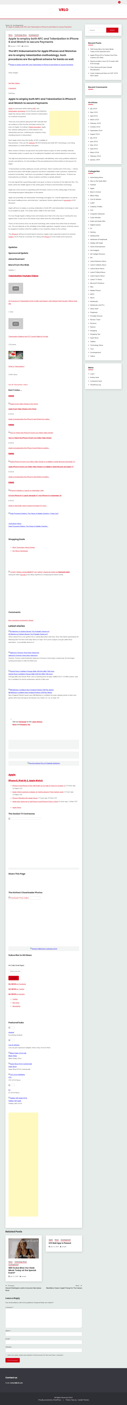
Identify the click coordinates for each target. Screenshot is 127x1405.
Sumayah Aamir (64, 572)
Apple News (16, 807)
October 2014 (95, 127)
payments (67, 200)
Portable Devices (96, 316)
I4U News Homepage (20, 551)
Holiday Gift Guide (14, 1101)
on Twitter (16, 989)
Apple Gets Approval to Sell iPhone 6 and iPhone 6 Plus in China (35, 801)
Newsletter (16, 1006)
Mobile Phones (95, 290)
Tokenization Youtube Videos (23, 275)
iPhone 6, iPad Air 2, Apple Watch (25, 780)
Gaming (93, 232)
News (10, 35)
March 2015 (94, 120)
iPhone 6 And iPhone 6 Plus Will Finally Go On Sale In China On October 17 (39, 786)
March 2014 (94, 152)
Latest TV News (96, 279)
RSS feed (15, 1003)
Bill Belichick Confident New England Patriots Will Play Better (30, 692)
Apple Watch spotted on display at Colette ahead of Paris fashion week (38, 792)
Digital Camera (95, 225)
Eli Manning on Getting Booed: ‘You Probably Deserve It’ (28, 634)
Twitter (15, 999)
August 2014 (95, 134)
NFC (34, 108)
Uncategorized (34, 35)
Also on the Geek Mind (98, 181)
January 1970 (95, 160)
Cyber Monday (95, 217)
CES (10, 1077)
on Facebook (17, 984)
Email (7, 1339)
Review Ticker (95, 320)
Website (8, 1347)
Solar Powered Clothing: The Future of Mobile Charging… (28, 526)
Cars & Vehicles (13, 1045)
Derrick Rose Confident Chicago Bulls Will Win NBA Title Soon (30, 674)
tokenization (12, 111)
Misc (91, 287)
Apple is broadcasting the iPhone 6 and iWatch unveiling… (29, 448)
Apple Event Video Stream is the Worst (22, 409)
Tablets (93, 341)
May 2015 (94, 112)
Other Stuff (94, 309)
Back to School (95, 192)
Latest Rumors (37, 722)
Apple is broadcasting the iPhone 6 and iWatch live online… (29, 419)
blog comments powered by (20, 620)
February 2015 (95, 123)
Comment (9, 1307)
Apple (10, 108)
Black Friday (12, 1056)
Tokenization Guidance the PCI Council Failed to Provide (28, 336)
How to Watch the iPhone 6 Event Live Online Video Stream (29, 438)
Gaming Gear (94, 236)
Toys (92, 349)
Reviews (93, 323)
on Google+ (16, 994)
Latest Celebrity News (98, 265)
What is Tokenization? (16, 366)
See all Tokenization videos (18, 385)
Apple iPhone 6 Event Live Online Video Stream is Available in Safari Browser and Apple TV (41, 467)
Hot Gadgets (94, 250)
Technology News (20, 35)
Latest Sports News (97, 276)
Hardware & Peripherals (98, 239)
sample (23, 1276)
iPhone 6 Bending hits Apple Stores (25, 798)
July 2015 (93, 109)
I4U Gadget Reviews (97, 254)
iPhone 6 (15, 234)
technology (22, 111)
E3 (9, 1090)
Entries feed (94, 377)
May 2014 (94, 145)
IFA (91, 258)
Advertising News (96, 177)
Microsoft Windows (97, 283)
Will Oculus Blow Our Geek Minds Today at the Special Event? (22, 1270)
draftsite (26, 46)
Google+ (23, 575)
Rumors (93, 327)
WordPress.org (95, 385)
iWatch (11, 237)
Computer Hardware (97, 214)
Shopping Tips (25, 724)
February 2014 (95, 156)
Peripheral (93, 312)
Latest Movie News (97, 269)
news (11, 395)
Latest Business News (98, 261)
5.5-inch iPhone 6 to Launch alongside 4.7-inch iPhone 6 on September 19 (34, 495)
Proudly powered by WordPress (50, 1400)
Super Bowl (12, 1067)
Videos (92, 356)
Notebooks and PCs (97, 305)
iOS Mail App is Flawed (60, 1243)
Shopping (93, 331)
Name (8, 1331)
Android (11, 1032)
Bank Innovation (35, 127)
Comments (12, 88)
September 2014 (96, 130)
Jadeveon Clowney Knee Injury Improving (23, 655)
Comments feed (96, 381)
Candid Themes (83, 1400)
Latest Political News (97, 272)
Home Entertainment (97, 247)
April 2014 (94, 149)
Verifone (32, 143)
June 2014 (94, 141)
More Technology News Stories (23, 547)
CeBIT (92, 203)
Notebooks (94, 301)
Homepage (22, 722)
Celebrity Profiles (96, 207)
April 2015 (94, 116)
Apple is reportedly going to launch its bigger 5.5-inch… (27, 506)
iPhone (47, 237)
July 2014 (93, 138)
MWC (92, 294)
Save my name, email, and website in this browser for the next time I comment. (35, 1355)
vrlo (63, 9)
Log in (92, 374)
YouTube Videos (14, 83)
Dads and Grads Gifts (97, 221)
